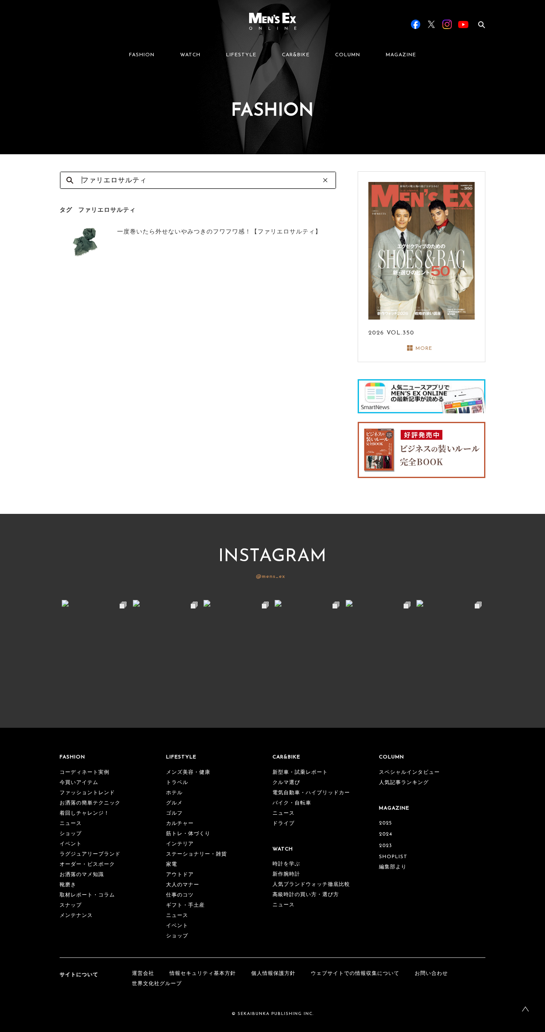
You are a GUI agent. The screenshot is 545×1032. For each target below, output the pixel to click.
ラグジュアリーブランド (90, 854)
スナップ (71, 905)
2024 (385, 834)
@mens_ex (270, 576)
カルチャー (180, 823)
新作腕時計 (286, 874)
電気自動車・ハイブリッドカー (311, 793)
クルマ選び (286, 782)
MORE (424, 348)
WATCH (190, 55)
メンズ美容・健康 (188, 772)
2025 (385, 823)
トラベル (177, 782)
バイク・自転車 (291, 803)
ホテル (174, 793)
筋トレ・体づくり (188, 833)
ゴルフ (174, 813)
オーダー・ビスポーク (87, 864)
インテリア (180, 844)
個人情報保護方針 (273, 973)
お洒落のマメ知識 (82, 874)
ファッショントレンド (87, 793)
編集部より (393, 867)
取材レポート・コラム (87, 895)
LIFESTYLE (241, 55)
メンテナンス (76, 915)
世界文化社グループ (157, 983)
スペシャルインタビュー (409, 772)
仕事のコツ (180, 895)
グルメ (174, 803)
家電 (171, 864)
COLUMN (347, 55)
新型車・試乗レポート (300, 772)
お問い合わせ (431, 973)
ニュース (71, 823)
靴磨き (68, 885)
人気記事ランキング (404, 782)
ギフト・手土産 (185, 905)
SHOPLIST (393, 856)
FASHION (142, 55)
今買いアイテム (79, 782)
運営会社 (143, 973)
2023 (385, 845)
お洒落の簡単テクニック (90, 803)
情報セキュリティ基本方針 (202, 973)
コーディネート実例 (84, 772)
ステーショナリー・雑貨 (196, 854)
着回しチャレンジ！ (84, 813)
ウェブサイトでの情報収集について (355, 973)
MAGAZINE (401, 55)
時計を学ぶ (286, 864)
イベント (71, 844)
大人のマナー (182, 885)
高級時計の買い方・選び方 (305, 894)
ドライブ (283, 823)
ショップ (71, 833)
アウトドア (180, 874)
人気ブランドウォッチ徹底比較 (311, 884)
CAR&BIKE (296, 55)
